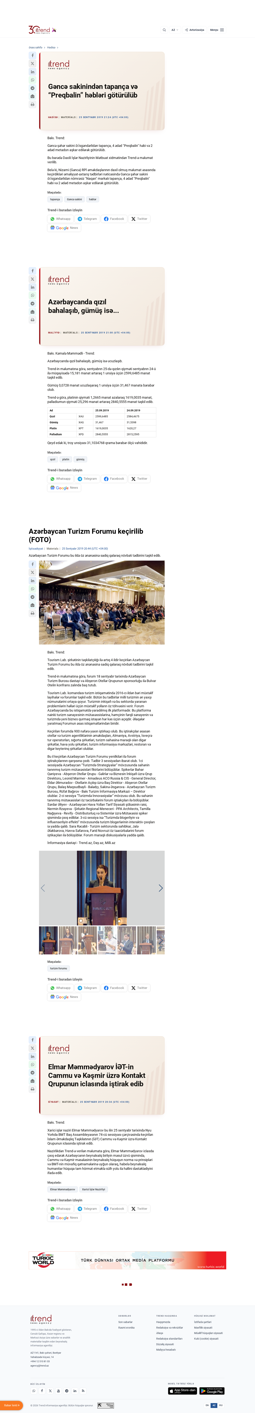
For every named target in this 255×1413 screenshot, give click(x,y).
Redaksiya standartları (169, 1338)
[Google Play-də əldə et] (212, 1391)
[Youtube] (58, 1391)
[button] (32, 55)
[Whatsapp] (33, 1391)
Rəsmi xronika (126, 1327)
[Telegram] (66, 1391)
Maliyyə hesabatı (166, 1349)
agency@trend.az (39, 1365)
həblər (92, 199)
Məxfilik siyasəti (203, 1327)
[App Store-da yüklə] (182, 1391)
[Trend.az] (42, 30)
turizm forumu (58, 968)
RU (221, 1405)
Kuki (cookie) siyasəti (206, 1338)
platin (65, 459)
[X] (50, 1391)
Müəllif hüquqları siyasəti (208, 1333)
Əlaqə (159, 1333)
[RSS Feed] (83, 1391)
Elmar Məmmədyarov (62, 1189)
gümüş (80, 459)
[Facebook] (42, 1391)
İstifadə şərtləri (202, 1322)
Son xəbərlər (125, 1322)
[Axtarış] (164, 30)
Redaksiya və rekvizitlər (169, 1327)
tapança (55, 199)
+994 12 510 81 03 (40, 1361)
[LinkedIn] (74, 1391)
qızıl (52, 459)
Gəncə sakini (74, 199)
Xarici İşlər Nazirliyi (93, 1189)
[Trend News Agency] (40, 1319)
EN (207, 1405)
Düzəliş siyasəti (165, 1344)
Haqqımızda (163, 1322)
